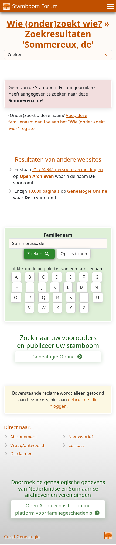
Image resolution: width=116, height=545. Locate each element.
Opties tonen (73, 254)
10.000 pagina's (44, 191)
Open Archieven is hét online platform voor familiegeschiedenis (54, 509)
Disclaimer (21, 454)
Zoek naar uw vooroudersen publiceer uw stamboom (58, 341)
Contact (76, 445)
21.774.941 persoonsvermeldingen (67, 169)
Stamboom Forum (35, 6)
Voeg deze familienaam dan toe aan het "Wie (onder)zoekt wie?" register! (56, 121)
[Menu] (110, 6)
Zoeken (35, 254)
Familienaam (58, 235)
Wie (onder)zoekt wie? (54, 23)
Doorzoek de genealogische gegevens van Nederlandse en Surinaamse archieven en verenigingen (58, 488)
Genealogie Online (54, 356)
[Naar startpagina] (108, 535)
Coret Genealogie (22, 537)
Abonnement (23, 437)
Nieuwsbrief (80, 437)
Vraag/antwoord (27, 445)
